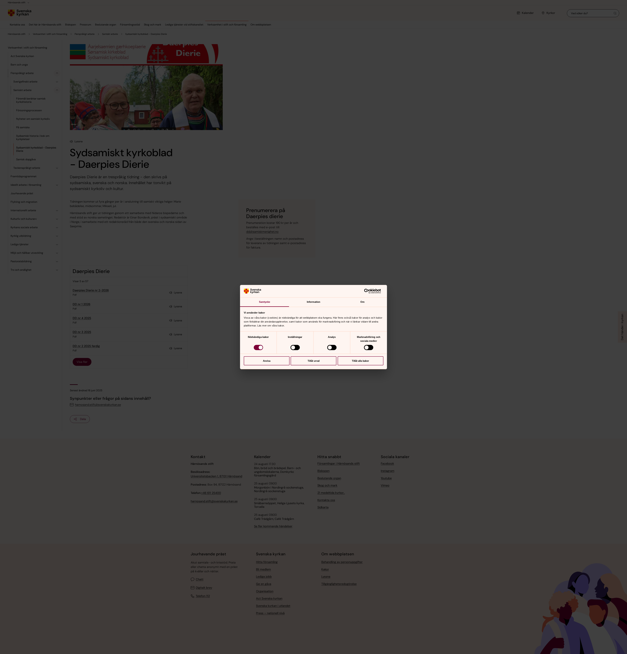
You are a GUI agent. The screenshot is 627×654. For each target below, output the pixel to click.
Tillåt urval (314, 360)
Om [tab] (362, 301)
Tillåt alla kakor (360, 360)
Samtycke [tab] (264, 301)
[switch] (295, 347)
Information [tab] (313, 301)
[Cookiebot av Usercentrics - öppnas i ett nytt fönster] (369, 291)
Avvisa (266, 360)
